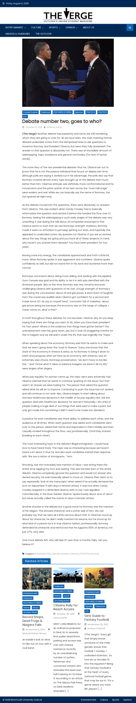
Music (36, 607)
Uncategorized (61, 600)
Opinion (70, 27)
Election (65, 553)
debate (56, 553)
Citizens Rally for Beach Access (65, 607)
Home (26, 607)
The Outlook (43, 33)
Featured (45, 112)
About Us (88, 27)
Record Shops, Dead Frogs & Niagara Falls (33, 621)
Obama (75, 553)
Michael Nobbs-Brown (34, 633)
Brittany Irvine (54, 127)
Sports (53, 27)
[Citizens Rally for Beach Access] (68, 575)
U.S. (25, 116)
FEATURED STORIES (63, 112)
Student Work (30, 612)
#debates (39, 553)
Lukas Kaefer (60, 617)
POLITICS (90, 112)
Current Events (30, 112)
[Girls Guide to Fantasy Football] (99, 578)
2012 (48, 553)
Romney (94, 553)
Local (66, 595)
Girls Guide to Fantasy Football (96, 618)
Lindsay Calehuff (96, 628)
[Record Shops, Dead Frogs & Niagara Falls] (37, 579)
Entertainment (14, 27)
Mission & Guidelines (17, 33)
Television (100, 606)
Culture (36, 27)
